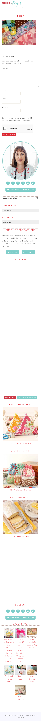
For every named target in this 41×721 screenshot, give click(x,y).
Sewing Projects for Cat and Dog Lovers (32, 644)
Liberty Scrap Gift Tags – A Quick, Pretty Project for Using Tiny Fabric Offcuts (20, 650)
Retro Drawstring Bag (20, 490)
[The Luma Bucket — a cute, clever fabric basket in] (20, 274)
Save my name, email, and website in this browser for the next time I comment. (17, 119)
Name (5, 90)
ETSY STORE (28, 252)
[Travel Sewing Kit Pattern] (20, 424)
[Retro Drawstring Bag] (20, 471)
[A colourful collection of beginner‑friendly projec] (20, 339)
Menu (20, 8)
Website (5, 107)
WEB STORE (13, 252)
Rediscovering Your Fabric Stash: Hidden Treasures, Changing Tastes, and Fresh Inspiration (9, 650)
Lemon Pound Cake (20, 536)
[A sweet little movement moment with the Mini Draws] (20, 295)
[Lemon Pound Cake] (20, 517)
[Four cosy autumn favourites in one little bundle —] (20, 317)
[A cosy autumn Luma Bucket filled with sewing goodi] (20, 382)
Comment (6, 69)
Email (4, 99)
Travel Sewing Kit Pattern (20, 443)
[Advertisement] (20, 565)
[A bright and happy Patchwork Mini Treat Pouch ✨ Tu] (20, 360)
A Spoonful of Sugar (11, 9)
